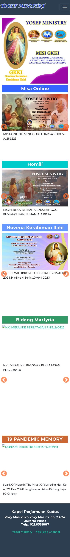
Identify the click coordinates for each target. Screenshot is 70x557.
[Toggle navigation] (65, 7)
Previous (4, 127)
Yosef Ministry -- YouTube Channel (36, 531)
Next (66, 127)
